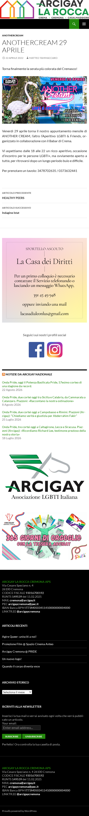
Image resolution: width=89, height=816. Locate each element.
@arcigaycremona (28, 611)
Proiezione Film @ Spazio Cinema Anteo (27, 644)
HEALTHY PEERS (16, 195)
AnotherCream (12, 35)
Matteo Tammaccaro (43, 57)
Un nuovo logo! (12, 659)
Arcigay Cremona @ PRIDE (19, 651)
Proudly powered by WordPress (19, 810)
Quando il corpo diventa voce (21, 666)
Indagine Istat (16, 210)
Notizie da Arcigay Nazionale (29, 374)
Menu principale (84, 24)
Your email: (9, 723)
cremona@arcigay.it (22, 600)
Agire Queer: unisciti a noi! (19, 636)
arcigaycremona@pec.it (23, 604)
